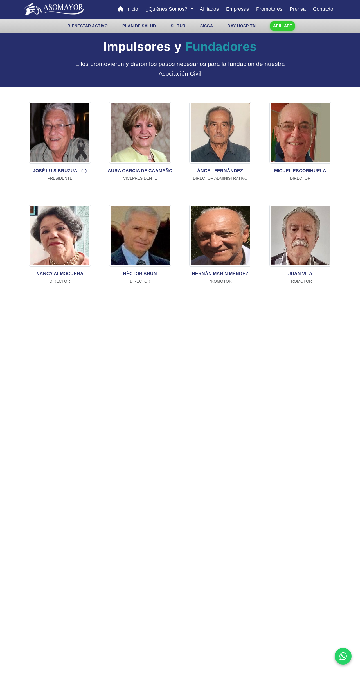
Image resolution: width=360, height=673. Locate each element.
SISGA (206, 26)
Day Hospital (243, 26)
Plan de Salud (139, 26)
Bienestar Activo (88, 26)
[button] (169, 9)
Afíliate (282, 26)
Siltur (178, 26)
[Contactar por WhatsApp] (343, 656)
